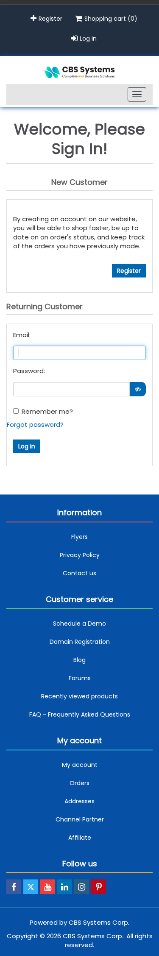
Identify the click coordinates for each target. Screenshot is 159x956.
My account (80, 765)
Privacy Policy (80, 555)
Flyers (79, 537)
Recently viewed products (79, 696)
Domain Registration (80, 641)
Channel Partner (80, 819)
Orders (79, 783)
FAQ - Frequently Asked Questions (79, 714)
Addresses (79, 801)
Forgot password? (35, 424)
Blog (79, 660)
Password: (29, 370)
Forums (80, 678)
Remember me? (47, 411)
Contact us (79, 573)
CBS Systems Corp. (99, 922)
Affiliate (79, 837)
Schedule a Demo (79, 623)
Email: (22, 334)
